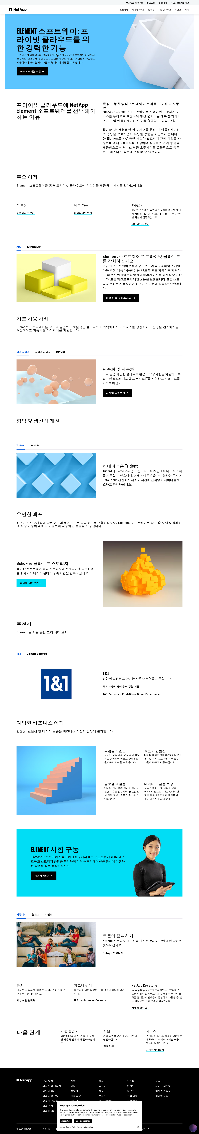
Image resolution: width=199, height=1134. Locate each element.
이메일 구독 (161, 1095)
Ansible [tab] (34, 445)
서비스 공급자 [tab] (42, 352)
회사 (101, 1080)
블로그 (130, 1090)
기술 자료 (76, 1095)
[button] (124, 9)
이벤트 (130, 1085)
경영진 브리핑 (50, 1100)
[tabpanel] (99, 684)
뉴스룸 (130, 1080)
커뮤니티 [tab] (21, 914)
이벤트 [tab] (48, 914)
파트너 (102, 1085)
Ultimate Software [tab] (37, 654)
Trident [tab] (21, 445)
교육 (73, 1085)
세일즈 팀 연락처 (52, 1085)
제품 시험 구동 (50, 1095)
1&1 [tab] (19, 654)
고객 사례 (132, 1100)
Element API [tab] (34, 246)
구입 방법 (48, 1080)
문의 (157, 1080)
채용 (101, 1090)
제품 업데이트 (50, 1110)
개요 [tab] (19, 246)
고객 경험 (132, 1095)
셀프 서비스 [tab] (23, 352)
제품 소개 (48, 1105)
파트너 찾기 (49, 1090)
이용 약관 (47, 1128)
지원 (73, 1080)
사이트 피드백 (163, 1085)
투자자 (102, 1095)
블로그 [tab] (35, 914)
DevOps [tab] (60, 352)
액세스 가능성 (163, 1090)
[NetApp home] (18, 9)
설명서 (74, 1090)
